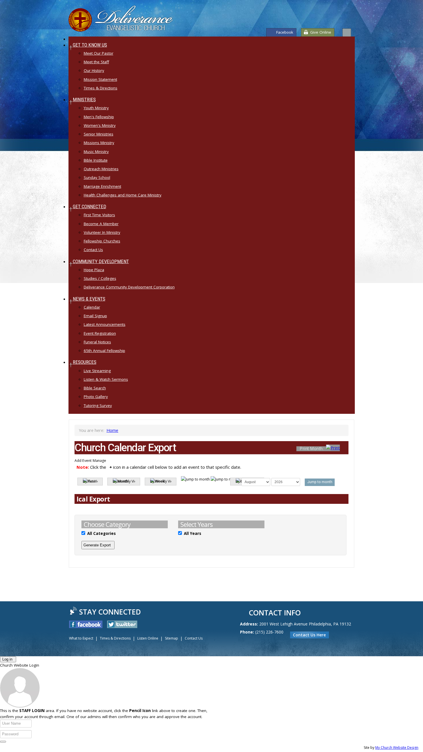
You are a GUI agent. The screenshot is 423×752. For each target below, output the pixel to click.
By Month (120, 481)
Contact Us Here (309, 635)
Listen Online (147, 638)
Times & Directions (115, 638)
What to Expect (81, 638)
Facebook (284, 32)
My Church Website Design (396, 747)
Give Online (320, 32)
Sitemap (171, 638)
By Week (157, 481)
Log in (7, 659)
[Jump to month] (210, 479)
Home (112, 430)
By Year (89, 481)
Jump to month (319, 482)
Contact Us (194, 638)
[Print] (346, 448)
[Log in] (3, 742)
